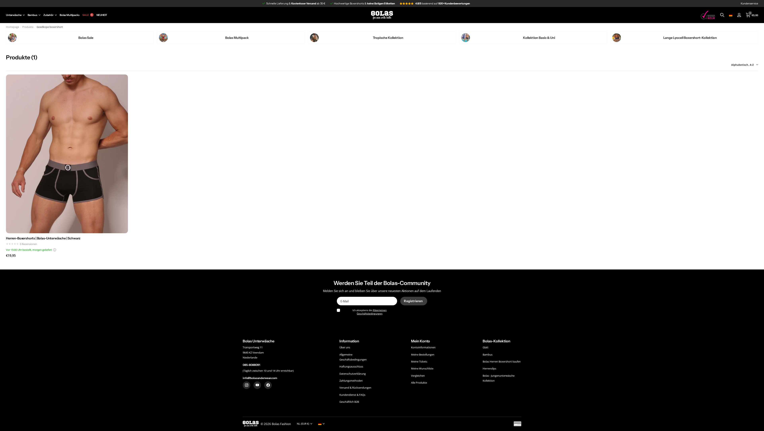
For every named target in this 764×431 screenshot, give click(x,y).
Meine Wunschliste (422, 368)
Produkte (27, 27)
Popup (54, 250)
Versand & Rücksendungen (355, 387)
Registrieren (413, 301)
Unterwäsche (13, 15)
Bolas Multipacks (69, 15)
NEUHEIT (101, 15)
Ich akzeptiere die (370, 312)
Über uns (344, 347)
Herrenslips (489, 368)
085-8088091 (251, 365)
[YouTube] (257, 385)
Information (349, 341)
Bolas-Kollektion (496, 341)
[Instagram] (246, 385)
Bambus (32, 15)
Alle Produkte (419, 382)
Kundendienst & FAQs (352, 395)
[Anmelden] (739, 15)
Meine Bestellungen (422, 354)
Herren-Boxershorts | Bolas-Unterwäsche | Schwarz (43, 238)
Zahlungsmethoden (351, 380)
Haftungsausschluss (351, 366)
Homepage (12, 27)
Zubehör (48, 15)
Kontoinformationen (423, 347)
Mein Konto (420, 341)
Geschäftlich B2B (349, 402)
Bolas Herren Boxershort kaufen (502, 361)
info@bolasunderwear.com (260, 378)
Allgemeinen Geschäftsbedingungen (372, 312)
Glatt (485, 347)
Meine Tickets (419, 361)
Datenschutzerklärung (352, 373)
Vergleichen (418, 375)
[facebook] (268, 385)
